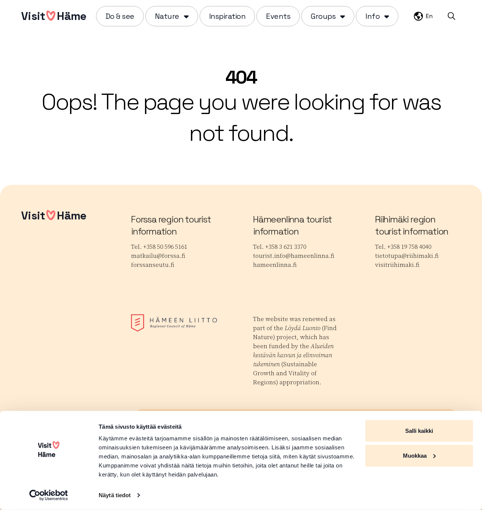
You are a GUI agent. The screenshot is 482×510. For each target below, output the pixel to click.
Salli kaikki (419, 431)
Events (278, 16)
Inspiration (227, 16)
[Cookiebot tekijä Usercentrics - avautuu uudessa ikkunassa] (49, 495)
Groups (323, 16)
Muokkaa (415, 455)
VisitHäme (53, 16)
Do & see (119, 16)
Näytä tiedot (115, 495)
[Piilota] (185, 16)
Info (372, 16)
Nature (167, 16)
